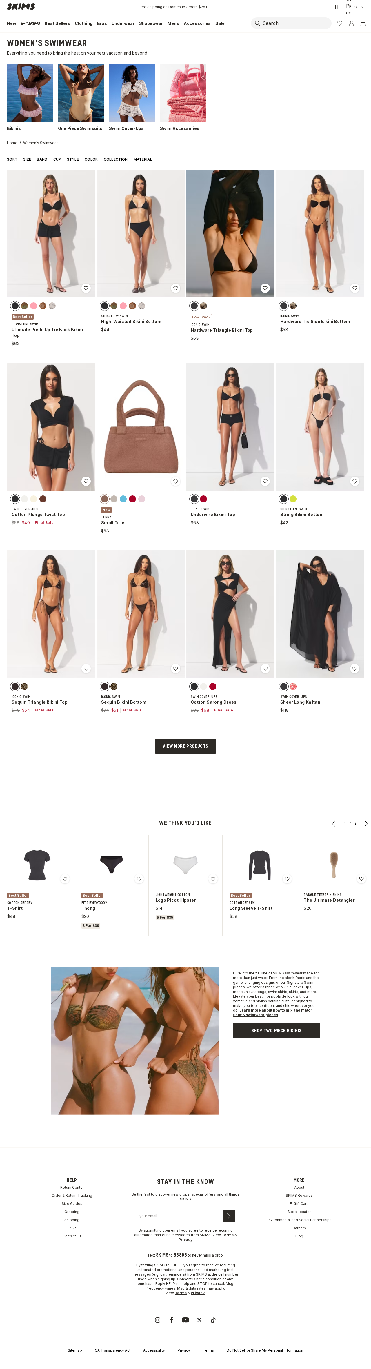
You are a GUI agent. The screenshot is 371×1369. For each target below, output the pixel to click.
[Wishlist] (339, 23)
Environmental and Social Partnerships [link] (299, 1220)
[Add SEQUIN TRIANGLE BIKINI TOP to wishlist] (86, 668)
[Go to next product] (366, 823)
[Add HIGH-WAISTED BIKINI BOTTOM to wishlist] (175, 288)
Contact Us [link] (72, 1236)
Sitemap (75, 1350)
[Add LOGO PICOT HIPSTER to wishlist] (213, 878)
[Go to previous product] (334, 823)
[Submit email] (229, 1216)
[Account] (351, 23)
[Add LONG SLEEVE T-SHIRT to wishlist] (287, 878)
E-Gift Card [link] (299, 1203)
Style (73, 159)
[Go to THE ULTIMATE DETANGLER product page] (333, 865)
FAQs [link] (72, 1228)
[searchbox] (296, 23)
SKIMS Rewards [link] (299, 1195)
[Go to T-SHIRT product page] (37, 865)
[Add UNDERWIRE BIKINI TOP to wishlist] (265, 481)
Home (12, 143)
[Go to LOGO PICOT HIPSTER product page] (185, 865)
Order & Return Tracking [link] (72, 1195)
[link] (276, 1030)
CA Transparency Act (112, 1350)
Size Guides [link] (72, 1203)
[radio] (15, 306)
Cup (57, 159)
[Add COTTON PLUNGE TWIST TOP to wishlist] (86, 481)
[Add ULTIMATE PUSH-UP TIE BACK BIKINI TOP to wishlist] (86, 288)
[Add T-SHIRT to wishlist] (65, 878)
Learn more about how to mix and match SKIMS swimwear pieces (273, 1012)
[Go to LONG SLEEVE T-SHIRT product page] (259, 865)
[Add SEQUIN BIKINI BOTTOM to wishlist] (175, 668)
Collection (116, 159)
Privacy (184, 1350)
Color (91, 159)
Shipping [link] (71, 1220)
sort (12, 159)
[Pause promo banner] (336, 7)
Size (27, 159)
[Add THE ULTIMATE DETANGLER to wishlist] (361, 878)
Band (42, 159)
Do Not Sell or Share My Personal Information (265, 1350)
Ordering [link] (71, 1212)
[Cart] (362, 23)
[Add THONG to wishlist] (139, 878)
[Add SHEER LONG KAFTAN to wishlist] (354, 668)
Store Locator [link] (299, 1212)
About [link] (299, 1187)
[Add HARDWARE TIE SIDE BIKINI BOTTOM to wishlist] (354, 288)
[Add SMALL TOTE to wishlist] (175, 481)
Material (143, 159)
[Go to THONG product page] (111, 865)
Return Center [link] (72, 1187)
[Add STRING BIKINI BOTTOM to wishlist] (354, 481)
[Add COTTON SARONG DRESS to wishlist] (265, 668)
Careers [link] (299, 1228)
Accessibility (154, 1350)
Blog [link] (299, 1236)
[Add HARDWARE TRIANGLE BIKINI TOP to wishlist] (265, 288)
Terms (208, 1350)
